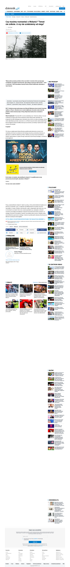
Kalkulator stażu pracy (59, 554)
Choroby (43, 557)
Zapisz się (35, 542)
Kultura (7, 14)
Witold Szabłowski (23, 226)
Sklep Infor (7, 559)
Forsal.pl (7, 555)
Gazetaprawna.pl (8, 553)
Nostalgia (13, 16)
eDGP (6, 554)
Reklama (17, 563)
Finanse (43, 553)
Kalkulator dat (58, 552)
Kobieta (31, 552)
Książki (12, 14)
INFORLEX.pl (41, 6)
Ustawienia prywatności (55, 563)
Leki (42, 554)
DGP (45, 6)
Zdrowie (19, 558)
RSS (63, 563)
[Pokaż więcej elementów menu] (64, 11)
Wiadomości (20, 555)
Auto (19, 552)
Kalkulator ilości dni (59, 553)
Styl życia (43, 559)
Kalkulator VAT (58, 555)
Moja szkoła (32, 555)
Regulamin (29, 563)
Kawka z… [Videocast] (25, 16)
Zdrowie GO (18, 16)
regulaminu (36, 538)
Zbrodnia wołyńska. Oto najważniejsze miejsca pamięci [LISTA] (12, 248)
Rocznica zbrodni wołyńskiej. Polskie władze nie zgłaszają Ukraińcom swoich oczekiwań (31, 168)
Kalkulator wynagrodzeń (60, 559)
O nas (12, 563)
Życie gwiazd (32, 557)
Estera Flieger (10, 27)
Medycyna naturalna (45, 555)
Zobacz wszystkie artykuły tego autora (13, 259)
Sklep (63, 6)
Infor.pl (7, 552)
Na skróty (7, 550)
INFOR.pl (29, 6)
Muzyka (31, 559)
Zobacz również (33, 171)
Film (30, 558)
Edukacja (31, 554)
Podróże (19, 559)
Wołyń (11, 226)
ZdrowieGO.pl (51, 6)
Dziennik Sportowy (33, 16)
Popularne (35, 282)
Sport (19, 557)
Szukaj (62, 8)
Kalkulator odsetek (59, 557)
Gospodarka (20, 554)
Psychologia (44, 558)
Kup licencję (17, 222)
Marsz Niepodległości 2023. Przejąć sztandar (12, 262)
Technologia (20, 553)
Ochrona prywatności (37, 563)
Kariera (22, 563)
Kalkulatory (58, 550)
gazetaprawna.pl (58, 6)
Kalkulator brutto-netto (59, 558)
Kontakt (7, 563)
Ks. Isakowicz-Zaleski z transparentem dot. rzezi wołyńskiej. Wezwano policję (26, 248)
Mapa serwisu (46, 563)
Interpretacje (8, 558)
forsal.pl (34, 6)
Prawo (43, 552)
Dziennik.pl (20, 550)
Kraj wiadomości (43, 282)
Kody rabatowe (32, 553)
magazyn (16, 226)
